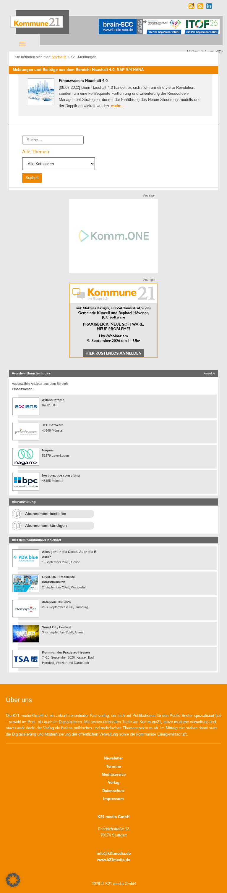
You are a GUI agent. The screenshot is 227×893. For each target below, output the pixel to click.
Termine (113, 766)
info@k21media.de (114, 853)
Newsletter (113, 758)
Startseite (59, 57)
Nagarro (48, 450)
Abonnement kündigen (46, 525)
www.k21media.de (113, 859)
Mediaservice (114, 774)
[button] (13, 880)
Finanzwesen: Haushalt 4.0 (83, 80)
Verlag (113, 782)
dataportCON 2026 (56, 602)
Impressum (113, 799)
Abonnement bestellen (45, 513)
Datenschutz (113, 791)
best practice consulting (61, 475)
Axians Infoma (53, 400)
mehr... (117, 106)
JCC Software (52, 425)
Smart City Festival (57, 627)
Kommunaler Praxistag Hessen (66, 652)
